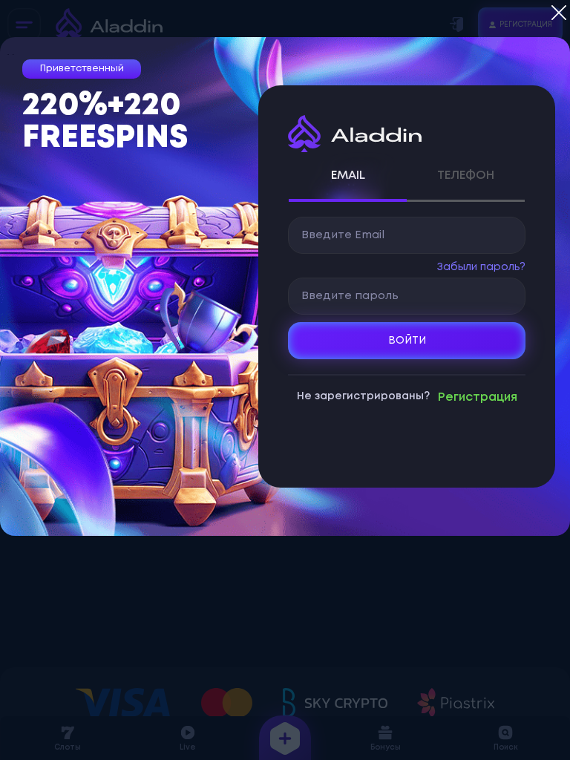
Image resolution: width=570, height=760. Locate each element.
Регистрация (477, 397)
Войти (407, 340)
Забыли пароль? (481, 267)
